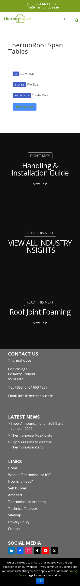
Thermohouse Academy (27, 501)
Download (24, 106)
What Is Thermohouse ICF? (29, 474)
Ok (40, 581)
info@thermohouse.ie (35, 395)
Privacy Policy (18, 522)
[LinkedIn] (11, 550)
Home (13, 468)
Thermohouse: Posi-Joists (31, 435)
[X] (54, 550)
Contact (14, 528)
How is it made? (20, 481)
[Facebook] (20, 550)
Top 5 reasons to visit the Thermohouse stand (31, 445)
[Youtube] (45, 550)
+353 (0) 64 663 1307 (31, 387)
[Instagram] (28, 550)
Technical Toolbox (23, 508)
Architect (15, 495)
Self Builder (17, 488)
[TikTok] (37, 550)
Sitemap (14, 515)
